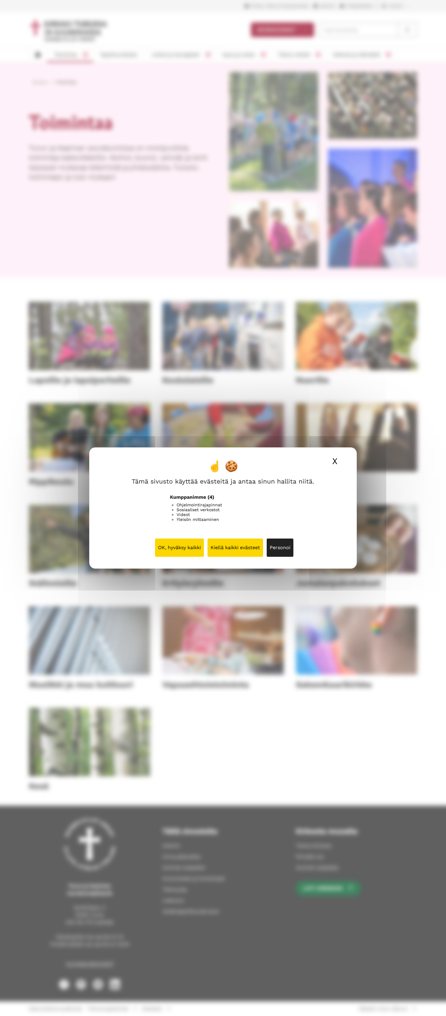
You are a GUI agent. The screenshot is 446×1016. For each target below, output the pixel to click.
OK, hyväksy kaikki (179, 547)
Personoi (280, 547)
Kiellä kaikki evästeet (235, 547)
